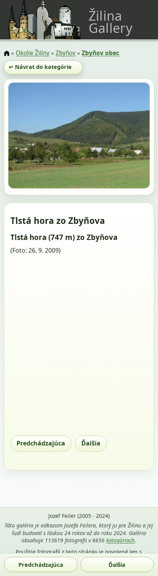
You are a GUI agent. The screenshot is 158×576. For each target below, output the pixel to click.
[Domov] (7, 54)
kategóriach (120, 540)
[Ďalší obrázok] (128, 136)
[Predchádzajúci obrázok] (29, 136)
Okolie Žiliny (32, 53)
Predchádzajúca (40, 443)
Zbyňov (66, 53)
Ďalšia (90, 443)
